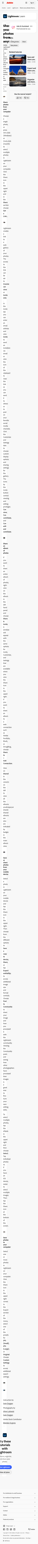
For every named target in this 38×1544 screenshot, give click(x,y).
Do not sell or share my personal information (14, 1538)
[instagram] (7, 1529)
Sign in (32, 3)
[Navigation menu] (3, 2)
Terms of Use (6, 1535)
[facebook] (4, 1529)
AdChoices (7, 1540)
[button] (26, 2)
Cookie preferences (15, 1535)
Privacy (27, 1533)
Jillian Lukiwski (8, 1411)
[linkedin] (14, 1529)
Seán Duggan (8, 1403)
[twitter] (11, 1529)
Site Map (28, 1538)
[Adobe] (10, 2)
